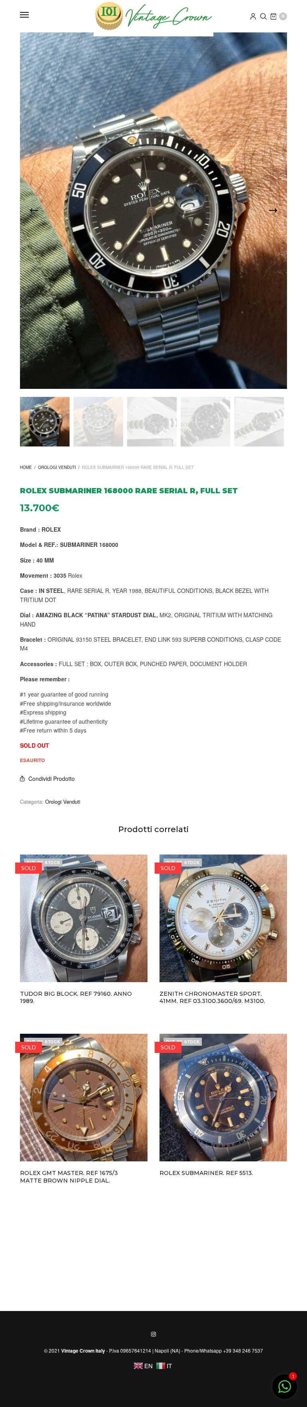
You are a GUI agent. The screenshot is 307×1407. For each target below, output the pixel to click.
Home (26, 467)
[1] (284, 1390)
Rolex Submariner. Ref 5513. (206, 1173)
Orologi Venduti (57, 467)
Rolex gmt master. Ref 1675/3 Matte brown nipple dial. (69, 1176)
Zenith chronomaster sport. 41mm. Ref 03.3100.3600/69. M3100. (212, 997)
